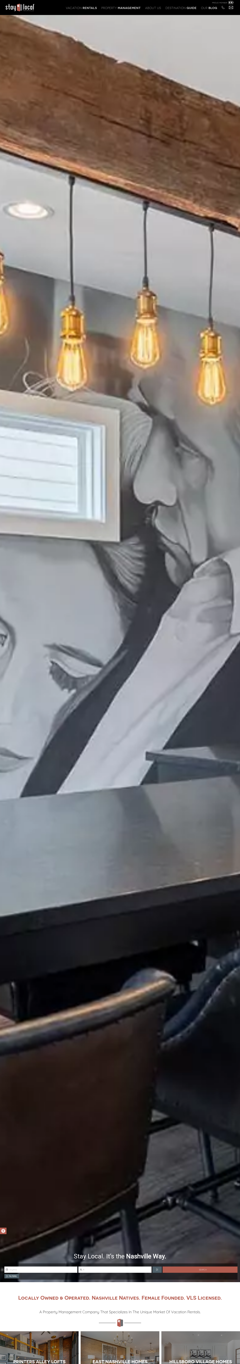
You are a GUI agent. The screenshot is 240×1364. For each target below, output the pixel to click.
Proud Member (219, 3)
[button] (3, 1231)
